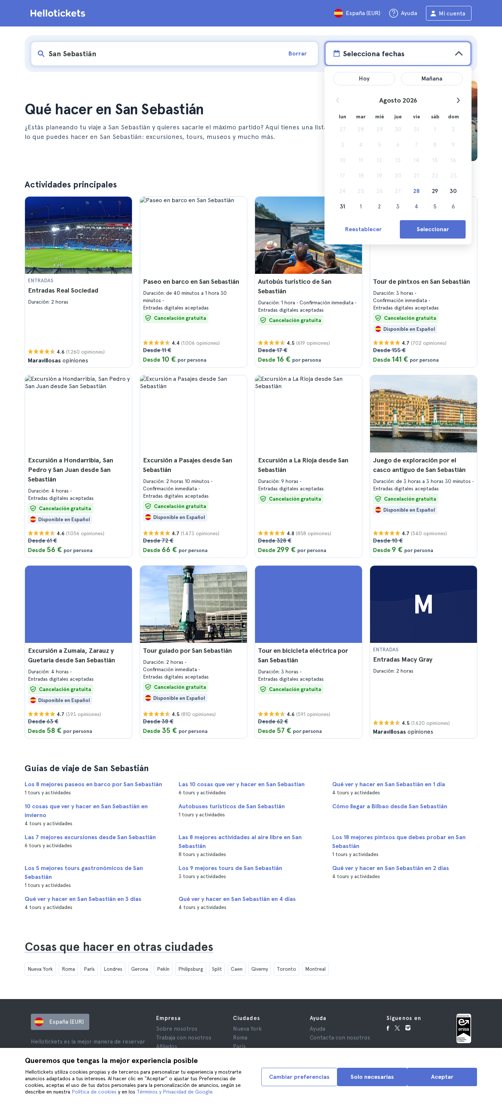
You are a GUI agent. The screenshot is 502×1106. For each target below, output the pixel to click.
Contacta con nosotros (340, 1037)
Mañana (432, 78)
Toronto (286, 969)
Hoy (364, 78)
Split (217, 969)
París (89, 969)
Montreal (315, 969)
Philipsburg (190, 969)
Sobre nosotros (176, 1029)
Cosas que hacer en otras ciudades (119, 947)
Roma (68, 969)
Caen (237, 969)
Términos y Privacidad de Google (174, 1092)
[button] (78, 282)
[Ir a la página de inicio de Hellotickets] (59, 13)
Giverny (259, 969)
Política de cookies (94, 1092)
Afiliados (166, 1046)
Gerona (139, 969)
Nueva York (40, 969)
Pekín (163, 969)
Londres (113, 969)
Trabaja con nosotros (183, 1037)
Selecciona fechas (374, 53)
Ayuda (317, 1029)
